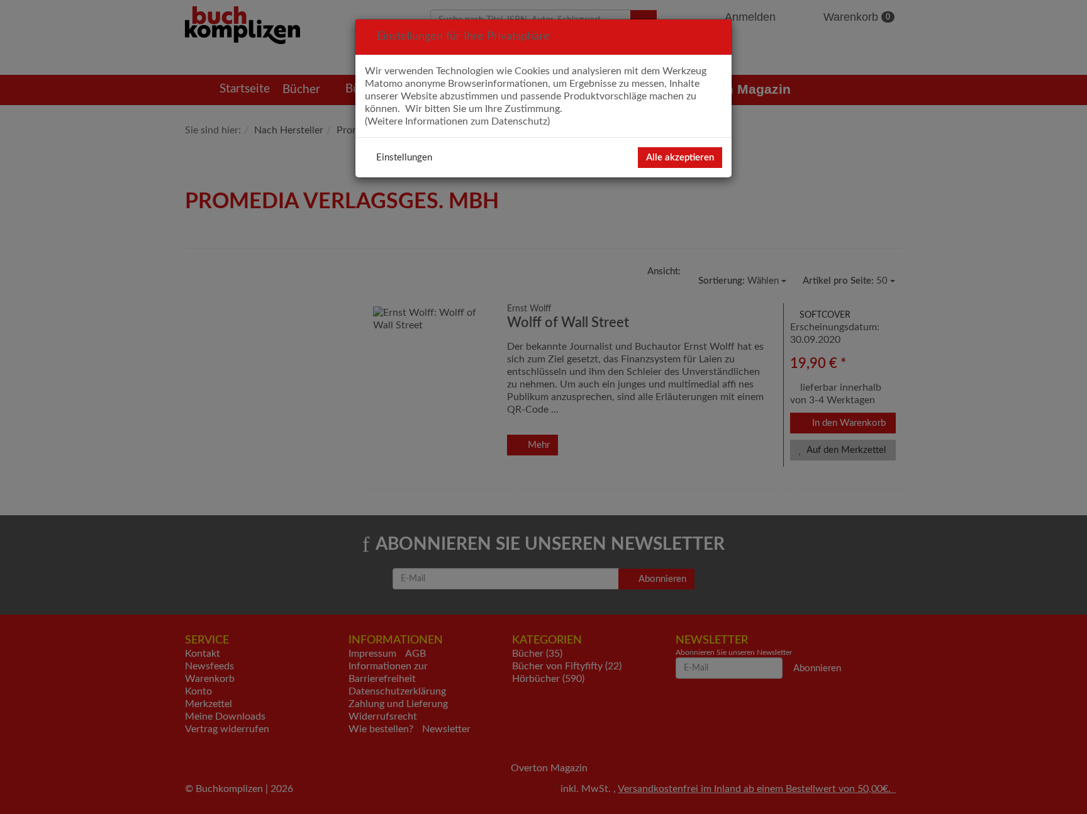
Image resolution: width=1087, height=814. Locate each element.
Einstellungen (404, 157)
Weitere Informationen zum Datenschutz (457, 121)
